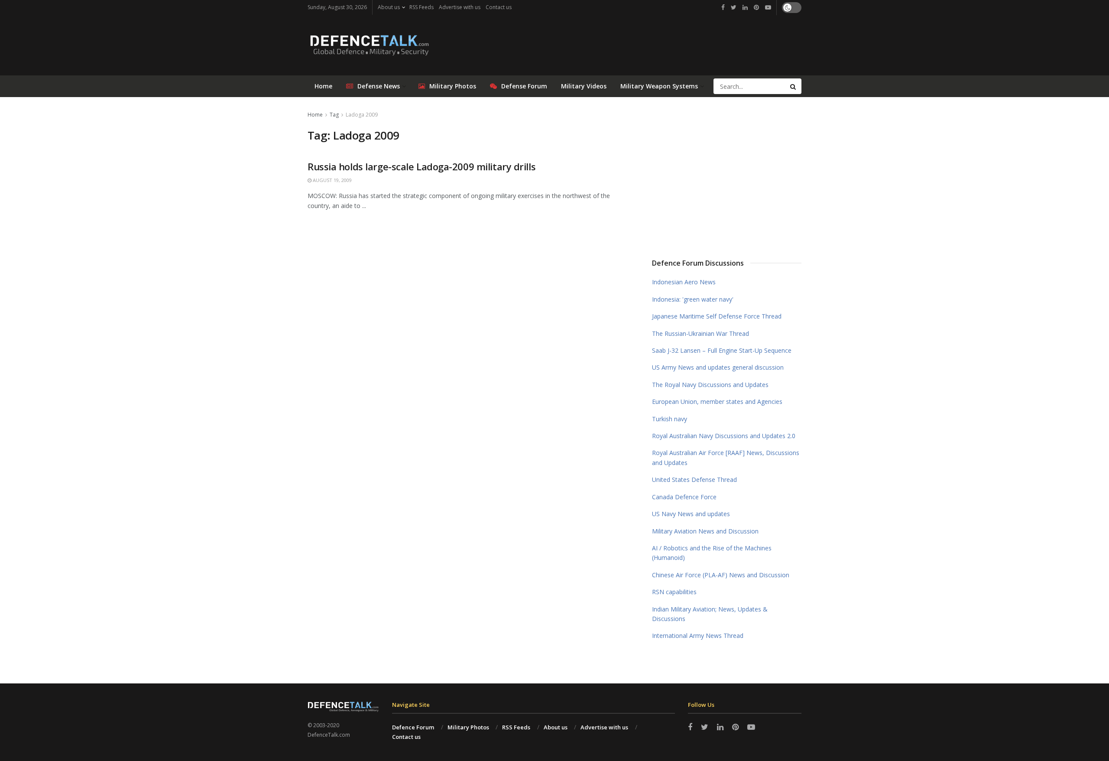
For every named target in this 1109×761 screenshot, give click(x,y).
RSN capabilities (674, 592)
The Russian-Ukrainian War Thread (700, 333)
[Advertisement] (727, 174)
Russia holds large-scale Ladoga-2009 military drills (421, 166)
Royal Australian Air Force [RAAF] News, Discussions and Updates (725, 457)
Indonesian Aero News (684, 282)
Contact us (499, 7)
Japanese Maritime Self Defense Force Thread (716, 316)
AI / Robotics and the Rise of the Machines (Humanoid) (712, 553)
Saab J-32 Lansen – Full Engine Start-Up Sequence (721, 350)
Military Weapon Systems (659, 86)
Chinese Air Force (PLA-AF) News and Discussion (720, 575)
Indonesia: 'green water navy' (692, 299)
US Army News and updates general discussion (718, 367)
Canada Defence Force (684, 497)
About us (389, 7)
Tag (334, 114)
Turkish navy (669, 419)
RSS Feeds (421, 7)
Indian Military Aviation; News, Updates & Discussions (710, 614)
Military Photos (452, 86)
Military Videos (583, 86)
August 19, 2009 (331, 180)
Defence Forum (413, 727)
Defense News (378, 86)
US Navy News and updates (691, 514)
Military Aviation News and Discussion (705, 531)
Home (323, 86)
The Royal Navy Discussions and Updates (710, 384)
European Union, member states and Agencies (717, 401)
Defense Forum (524, 86)
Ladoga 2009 (362, 114)
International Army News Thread (697, 635)
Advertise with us (459, 7)
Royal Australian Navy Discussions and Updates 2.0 (723, 436)
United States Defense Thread (694, 479)
